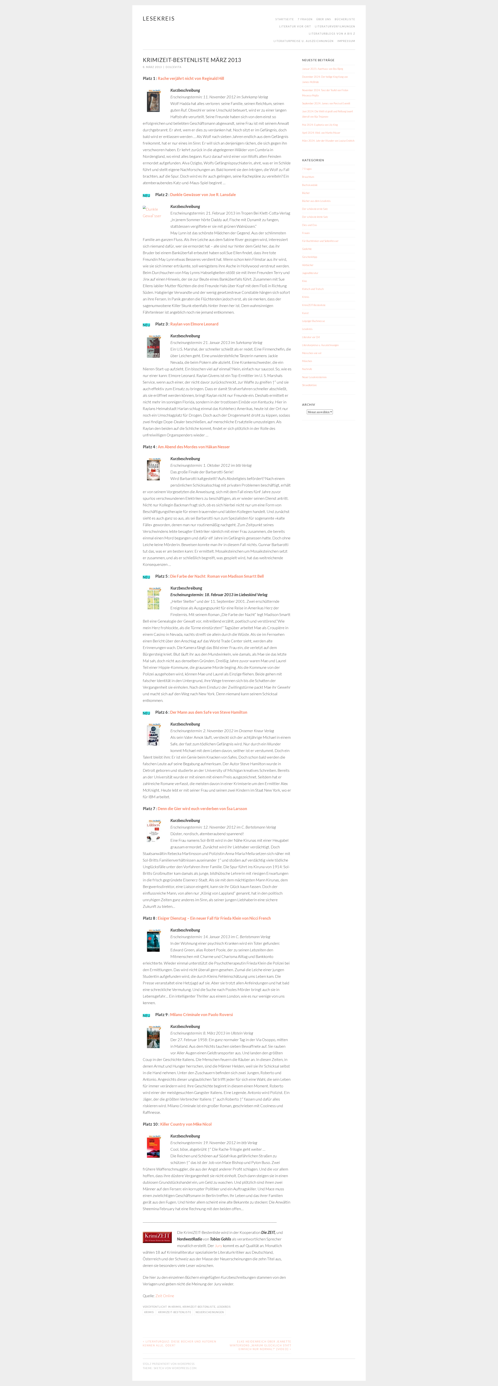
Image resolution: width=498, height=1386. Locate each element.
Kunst (305, 313)
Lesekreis (159, 18)
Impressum (346, 41)
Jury (218, 1245)
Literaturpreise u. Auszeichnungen (304, 41)
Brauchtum (308, 176)
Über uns (323, 19)
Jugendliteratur (310, 273)
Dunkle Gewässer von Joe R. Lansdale (203, 194)
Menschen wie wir (312, 353)
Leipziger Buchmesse (313, 321)
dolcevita (173, 67)
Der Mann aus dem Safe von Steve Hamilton (208, 712)
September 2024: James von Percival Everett (326, 103)
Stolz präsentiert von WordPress (169, 1363)
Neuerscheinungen (210, 1312)
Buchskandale (309, 185)
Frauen (306, 233)
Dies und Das (309, 225)
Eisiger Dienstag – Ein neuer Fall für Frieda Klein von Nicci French (214, 918)
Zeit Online (164, 1295)
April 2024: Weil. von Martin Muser (321, 132)
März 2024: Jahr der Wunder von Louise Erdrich (328, 140)
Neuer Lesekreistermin (314, 377)
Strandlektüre (309, 385)
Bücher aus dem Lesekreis (316, 200)
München (307, 361)
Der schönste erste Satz (315, 208)
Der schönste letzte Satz (315, 216)
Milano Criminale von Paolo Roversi (201, 1014)
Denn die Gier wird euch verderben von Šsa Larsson (202, 808)
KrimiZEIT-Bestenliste (199, 1306)
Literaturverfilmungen (335, 26)
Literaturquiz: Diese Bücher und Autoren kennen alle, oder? (179, 1343)
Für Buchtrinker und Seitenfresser (320, 240)
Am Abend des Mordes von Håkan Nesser (194, 446)
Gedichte (307, 248)
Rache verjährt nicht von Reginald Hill (191, 78)
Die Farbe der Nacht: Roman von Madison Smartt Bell (217, 576)
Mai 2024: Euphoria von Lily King (320, 124)
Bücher (306, 193)
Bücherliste (345, 19)
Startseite (284, 19)
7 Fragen (305, 19)
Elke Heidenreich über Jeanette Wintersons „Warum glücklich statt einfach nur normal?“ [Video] (260, 1345)
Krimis (176, 1306)
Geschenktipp (309, 256)
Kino (304, 281)
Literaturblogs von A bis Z (332, 33)
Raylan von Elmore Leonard (194, 324)
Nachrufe (307, 369)
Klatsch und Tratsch (313, 288)
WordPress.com (184, 1368)
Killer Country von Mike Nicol (186, 1124)
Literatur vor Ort (295, 26)
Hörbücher (307, 265)
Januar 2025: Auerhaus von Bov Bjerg (322, 68)
